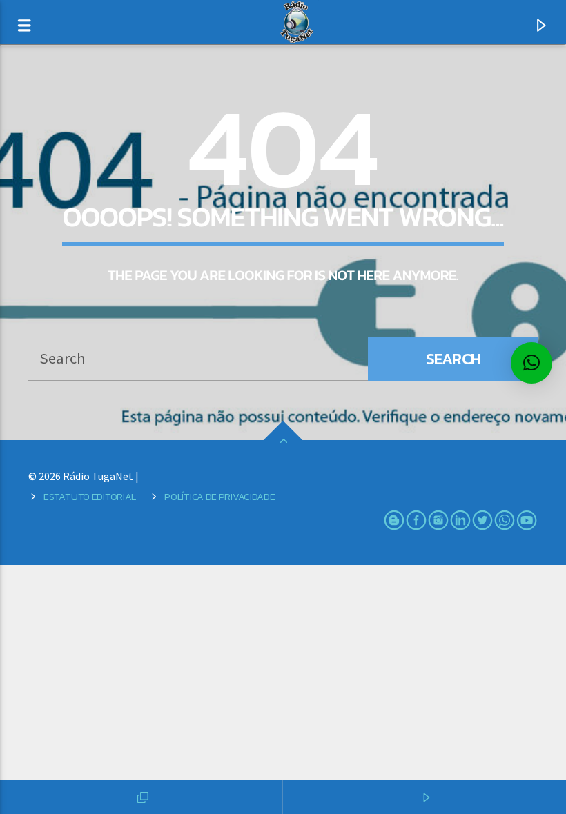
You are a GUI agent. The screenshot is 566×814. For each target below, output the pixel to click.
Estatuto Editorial (89, 496)
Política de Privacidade (219, 496)
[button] (531, 363)
